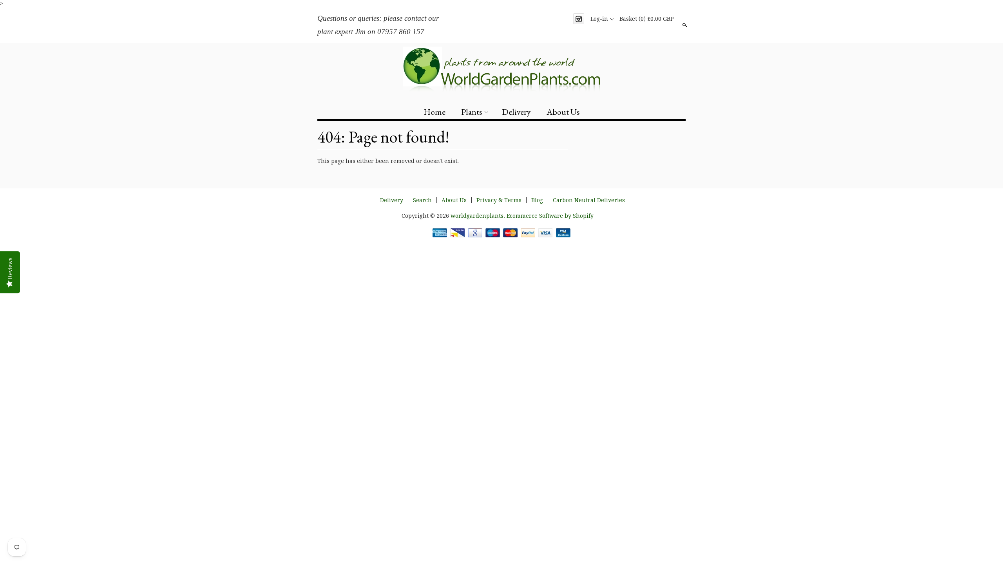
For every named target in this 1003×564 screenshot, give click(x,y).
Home (434, 112)
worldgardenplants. (479, 216)
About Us (563, 112)
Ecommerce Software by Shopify (550, 216)
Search (684, 25)
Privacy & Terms (498, 200)
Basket (646, 19)
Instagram (578, 18)
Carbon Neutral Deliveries (589, 200)
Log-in (599, 19)
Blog (537, 200)
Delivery (516, 112)
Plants (471, 112)
